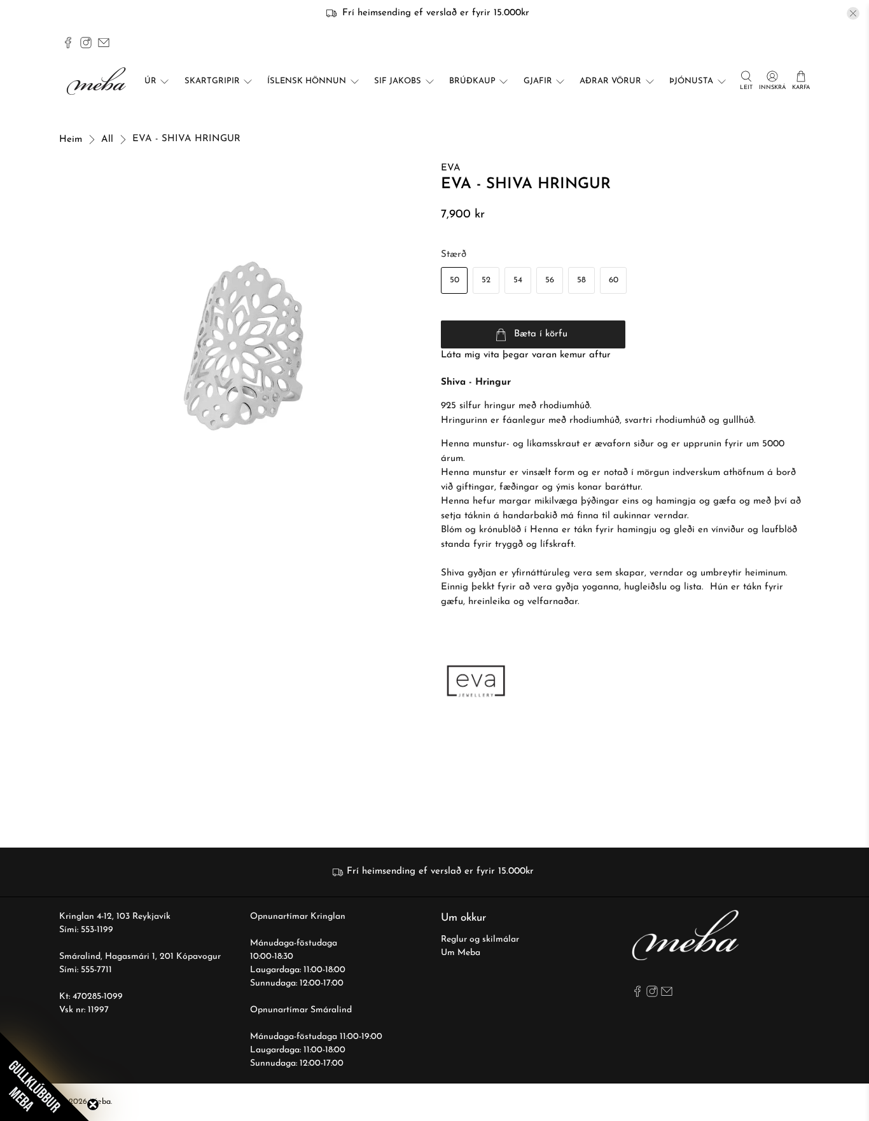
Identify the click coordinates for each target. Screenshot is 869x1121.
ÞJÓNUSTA (691, 81)
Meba (100, 1102)
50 (454, 280)
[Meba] (98, 81)
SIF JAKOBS (397, 81)
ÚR (150, 81)
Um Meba (460, 953)
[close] (853, 13)
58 (581, 280)
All (107, 139)
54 (517, 280)
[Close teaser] (93, 1104)
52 (486, 280)
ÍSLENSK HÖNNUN (306, 81)
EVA (451, 168)
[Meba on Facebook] (68, 42)
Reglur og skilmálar (480, 939)
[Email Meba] (103, 42)
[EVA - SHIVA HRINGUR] (243, 346)
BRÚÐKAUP (472, 81)
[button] (44, 1076)
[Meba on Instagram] (86, 42)
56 (549, 280)
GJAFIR (538, 81)
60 (613, 280)
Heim (70, 139)
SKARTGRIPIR (212, 81)
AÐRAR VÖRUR (610, 81)
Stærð (453, 254)
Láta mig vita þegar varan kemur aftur (526, 355)
